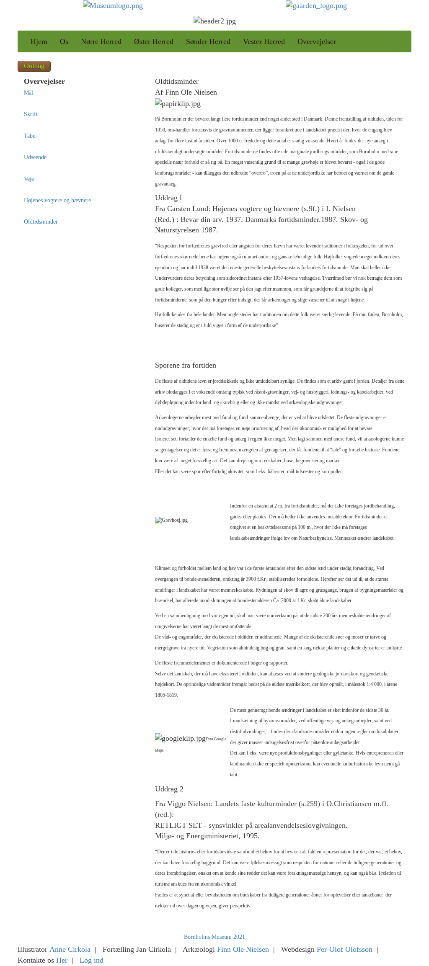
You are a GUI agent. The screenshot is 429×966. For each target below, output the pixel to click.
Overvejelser (316, 41)
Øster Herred (153, 41)
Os (64, 41)
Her (61, 960)
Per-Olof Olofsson (344, 949)
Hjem (39, 41)
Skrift (31, 114)
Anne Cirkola (69, 949)
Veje (29, 179)
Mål (28, 93)
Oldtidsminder (41, 222)
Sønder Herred (208, 41)
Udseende (35, 157)
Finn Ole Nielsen (243, 949)
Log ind (91, 960)
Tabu (30, 136)
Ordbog (34, 66)
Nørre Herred (101, 41)
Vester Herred (264, 41)
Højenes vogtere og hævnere (57, 200)
